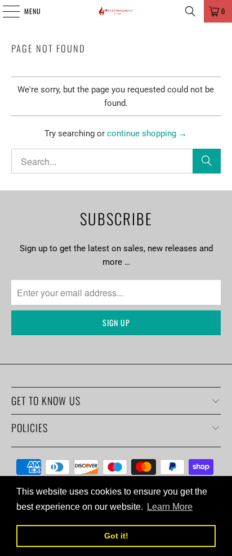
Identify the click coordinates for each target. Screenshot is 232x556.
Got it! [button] (116, 535)
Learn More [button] (170, 506)
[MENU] (5, 11)
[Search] (190, 11)
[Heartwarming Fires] (116, 11)
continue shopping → (147, 133)
